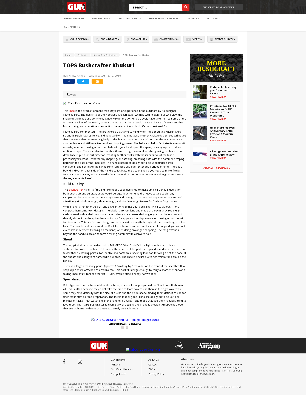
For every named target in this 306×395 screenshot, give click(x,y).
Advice (192, 18)
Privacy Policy (156, 374)
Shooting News (74, 18)
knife (72, 110)
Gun (79, 39)
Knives (81, 75)
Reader (225, 39)
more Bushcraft (216, 68)
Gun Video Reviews (122, 369)
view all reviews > (216, 168)
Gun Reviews (100, 18)
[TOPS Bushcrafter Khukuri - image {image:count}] (124, 320)
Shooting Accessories (164, 18)
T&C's (151, 369)
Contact (152, 364)
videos (197, 39)
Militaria (213, 18)
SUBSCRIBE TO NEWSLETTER (218, 7)
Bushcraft (82, 55)
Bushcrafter (76, 189)
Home (68, 55)
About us (153, 359)
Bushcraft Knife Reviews (105, 55)
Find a (110, 39)
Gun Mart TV (72, 26)
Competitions (168, 39)
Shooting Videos (129, 18)
